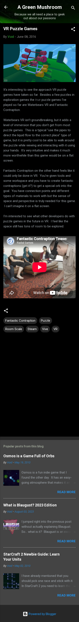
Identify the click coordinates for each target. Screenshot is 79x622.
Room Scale (13, 329)
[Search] (73, 8)
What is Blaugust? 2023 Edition (30, 505)
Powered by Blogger (42, 614)
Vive (45, 329)
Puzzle (45, 320)
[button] (73, 30)
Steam (32, 329)
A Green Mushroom (39, 7)
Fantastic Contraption (20, 320)
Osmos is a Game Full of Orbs (28, 456)
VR (56, 329)
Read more (66, 492)
